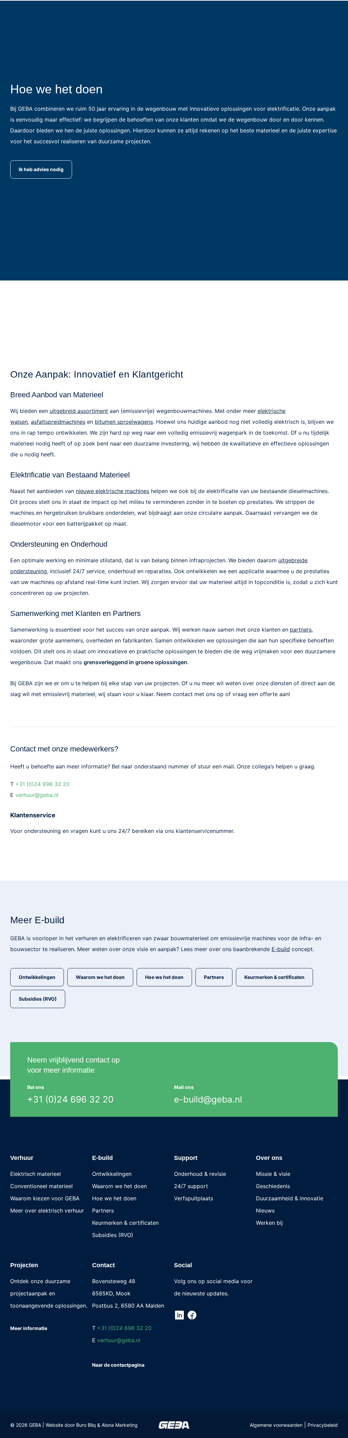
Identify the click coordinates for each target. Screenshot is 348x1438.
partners (301, 629)
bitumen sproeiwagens (124, 421)
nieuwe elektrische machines (112, 491)
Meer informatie (28, 1328)
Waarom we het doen (119, 1186)
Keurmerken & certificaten (125, 1222)
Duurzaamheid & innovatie (289, 1198)
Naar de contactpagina (118, 1365)
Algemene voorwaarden (276, 1425)
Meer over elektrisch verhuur (47, 1210)
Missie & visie (273, 1173)
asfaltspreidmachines (58, 421)
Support (185, 1157)
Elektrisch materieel (35, 1173)
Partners (103, 1210)
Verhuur (21, 1157)
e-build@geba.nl (208, 1099)
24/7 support (191, 1186)
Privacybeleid (323, 1425)
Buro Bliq (86, 1425)
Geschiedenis (273, 1186)
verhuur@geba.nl (36, 794)
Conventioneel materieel (41, 1186)
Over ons (269, 1157)
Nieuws (265, 1210)
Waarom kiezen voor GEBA (45, 1198)
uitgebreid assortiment (79, 410)
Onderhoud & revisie (200, 1173)
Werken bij (269, 1222)
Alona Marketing (120, 1425)
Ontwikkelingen (112, 1173)
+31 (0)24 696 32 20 (42, 784)
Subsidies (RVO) (112, 1235)
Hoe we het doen (114, 1198)
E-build (281, 949)
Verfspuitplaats (193, 1198)
